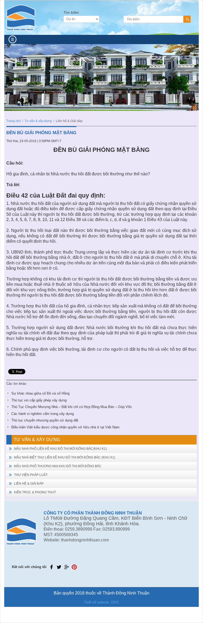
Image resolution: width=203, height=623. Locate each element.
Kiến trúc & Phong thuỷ (35, 492)
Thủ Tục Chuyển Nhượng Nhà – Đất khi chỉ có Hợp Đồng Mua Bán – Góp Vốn (71, 407)
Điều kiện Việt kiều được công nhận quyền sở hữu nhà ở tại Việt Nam (65, 427)
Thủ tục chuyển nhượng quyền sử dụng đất (44, 420)
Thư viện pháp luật (31, 474)
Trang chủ (13, 121)
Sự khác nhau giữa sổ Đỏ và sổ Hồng (40, 393)
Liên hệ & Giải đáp (29, 483)
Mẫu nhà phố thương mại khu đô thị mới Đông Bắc (58, 466)
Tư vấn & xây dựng (38, 121)
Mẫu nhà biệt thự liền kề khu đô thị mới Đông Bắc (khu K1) (64, 457)
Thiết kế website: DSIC (101, 602)
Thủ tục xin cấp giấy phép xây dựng (39, 400)
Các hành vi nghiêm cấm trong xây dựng (42, 414)
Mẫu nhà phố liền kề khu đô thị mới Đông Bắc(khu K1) (60, 448)
